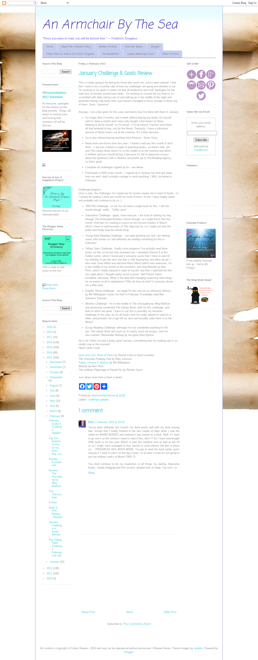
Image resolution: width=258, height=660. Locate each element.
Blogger (128, 652)
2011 (50, 573)
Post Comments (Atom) (137, 623)
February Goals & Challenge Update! (55, 427)
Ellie (91, 422)
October (55, 372)
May (53, 400)
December (56, 361)
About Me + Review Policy (76, 47)
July (52, 390)
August (54, 385)
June (53, 395)
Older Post (170, 612)
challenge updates (98, 399)
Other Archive (170, 54)
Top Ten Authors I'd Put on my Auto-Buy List (55, 446)
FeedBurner (201, 149)
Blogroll (155, 47)
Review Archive (108, 47)
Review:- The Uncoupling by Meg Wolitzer (55, 478)
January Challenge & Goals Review (55, 528)
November (56, 367)
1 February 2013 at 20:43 (109, 422)
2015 (50, 347)
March (54, 411)
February (55, 416)
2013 (50, 357)
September (56, 377)
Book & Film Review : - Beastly (55, 512)
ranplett (198, 648)
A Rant (53, 502)
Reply (91, 472)
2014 (50, 352)
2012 (50, 568)
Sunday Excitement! (55, 462)
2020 (50, 332)
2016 (50, 342)
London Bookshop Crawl (140, 54)
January (55, 561)
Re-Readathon (111, 54)
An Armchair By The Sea (109, 25)
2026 (50, 326)
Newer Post (88, 612)
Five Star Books (134, 47)
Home (49, 47)
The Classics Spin (55, 494)
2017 (50, 337)
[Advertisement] (129, 571)
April (53, 405)
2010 (50, 578)
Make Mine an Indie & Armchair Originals (70, 54)
